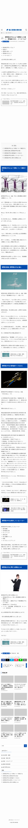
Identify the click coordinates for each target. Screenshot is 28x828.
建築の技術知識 (6, 764)
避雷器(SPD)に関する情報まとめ (12, 157)
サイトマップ (16, 819)
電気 (18, 653)
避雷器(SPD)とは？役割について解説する (14, 148)
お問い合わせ (11, 819)
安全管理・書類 (6, 755)
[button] (3, 660)
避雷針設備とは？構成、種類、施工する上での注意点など (17, 355)
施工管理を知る (6, 767)
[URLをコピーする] (25, 660)
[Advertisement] (14, 14)
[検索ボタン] (26, 30)
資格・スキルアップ (7, 761)
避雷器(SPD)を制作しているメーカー (13, 155)
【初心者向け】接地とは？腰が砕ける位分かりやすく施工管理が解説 (17, 510)
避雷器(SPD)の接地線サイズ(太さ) (13, 153)
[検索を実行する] (25, 745)
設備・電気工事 (6, 41)
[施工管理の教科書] (14, 30)
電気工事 (14, 653)
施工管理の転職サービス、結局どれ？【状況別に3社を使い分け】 (17, 102)
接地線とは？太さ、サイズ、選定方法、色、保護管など (17, 500)
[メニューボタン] (2, 30)
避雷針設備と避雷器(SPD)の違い (12, 150)
